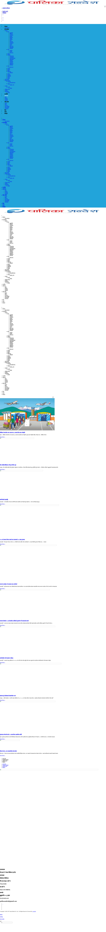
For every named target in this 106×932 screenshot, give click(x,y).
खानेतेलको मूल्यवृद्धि (4, 499)
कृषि (5, 97)
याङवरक (11, 62)
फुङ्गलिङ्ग (12, 56)
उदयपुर (8, 78)
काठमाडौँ (8, 81)
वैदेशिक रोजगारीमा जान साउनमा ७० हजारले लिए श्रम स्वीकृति (12, 432)
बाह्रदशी (11, 41)
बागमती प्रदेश (7, 80)
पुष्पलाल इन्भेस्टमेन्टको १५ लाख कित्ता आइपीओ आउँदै (11, 734)
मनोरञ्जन (6, 108)
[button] (105, 6)
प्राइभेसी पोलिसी (5, 759)
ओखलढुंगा (9, 76)
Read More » (2, 436)
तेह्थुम (8, 70)
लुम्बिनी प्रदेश (7, 89)
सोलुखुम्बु (8, 74)
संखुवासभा (9, 71)
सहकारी (6, 100)
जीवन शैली (6, 101)
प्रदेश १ (6, 30)
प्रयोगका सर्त (4, 760)
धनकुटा (8, 69)
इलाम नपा (11, 52)
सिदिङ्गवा (11, 63)
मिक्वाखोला (12, 59)
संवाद (5, 111)
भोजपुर (8, 73)
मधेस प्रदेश (7, 79)
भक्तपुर (8, 83)
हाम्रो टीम (4, 758)
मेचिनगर (11, 33)
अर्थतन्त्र (6, 95)
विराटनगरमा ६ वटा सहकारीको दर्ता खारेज (8, 751)
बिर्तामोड (11, 37)
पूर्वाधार (6, 98)
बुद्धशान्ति (11, 32)
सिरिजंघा (11, 64)
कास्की (8, 87)
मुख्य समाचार (7, 27)
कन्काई (11, 43)
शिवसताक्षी (11, 47)
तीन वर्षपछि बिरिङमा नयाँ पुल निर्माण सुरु (8, 465)
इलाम (8, 49)
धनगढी (8, 92)
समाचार (5, 26)
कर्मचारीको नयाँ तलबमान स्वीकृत (6, 658)
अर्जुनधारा (11, 35)
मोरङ (8, 66)
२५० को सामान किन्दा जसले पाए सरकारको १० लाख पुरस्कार (12, 539)
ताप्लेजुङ (8, 54)
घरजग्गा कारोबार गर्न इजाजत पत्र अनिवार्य (8, 584)
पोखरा (11, 88)
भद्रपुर (11, 36)
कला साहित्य (7, 106)
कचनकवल (12, 42)
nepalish (34, 911)
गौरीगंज (11, 39)
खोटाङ (8, 77)
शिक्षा (6, 104)
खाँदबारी (11, 72)
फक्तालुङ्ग (12, 57)
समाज (6, 103)
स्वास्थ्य (6, 105)
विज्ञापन (3, 762)
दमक (11, 40)
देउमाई (11, 51)
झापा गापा (11, 46)
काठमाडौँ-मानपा (12, 82)
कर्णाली (6, 90)
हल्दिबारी (11, 48)
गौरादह (11, 38)
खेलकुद (5, 113)
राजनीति (6, 94)
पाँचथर (8, 53)
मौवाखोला (11, 61)
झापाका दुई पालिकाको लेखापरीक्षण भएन (8, 695)
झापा (8, 31)
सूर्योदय (11, 50)
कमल (11, 45)
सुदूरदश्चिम (7, 91)
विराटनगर (11, 67)
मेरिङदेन (11, 60)
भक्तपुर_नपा (12, 84)
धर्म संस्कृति (7, 107)
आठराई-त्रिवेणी (12, 58)
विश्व (5, 110)
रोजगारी (6, 99)
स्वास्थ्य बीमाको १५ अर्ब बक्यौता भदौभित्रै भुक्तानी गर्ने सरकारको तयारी (14, 620)
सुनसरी (8, 68)
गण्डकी (6, 85)
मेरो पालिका (6, 29)
